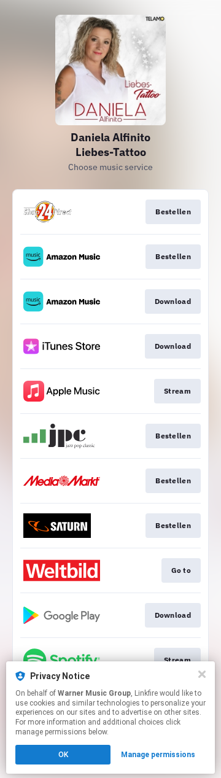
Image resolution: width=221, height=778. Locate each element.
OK (63, 754)
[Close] (202, 674)
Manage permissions (158, 754)
